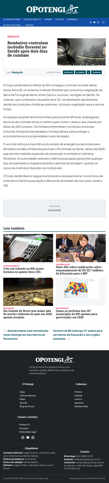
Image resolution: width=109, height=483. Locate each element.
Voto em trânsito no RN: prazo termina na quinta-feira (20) (23, 270)
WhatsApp (68, 72)
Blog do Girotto (27, 406)
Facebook (80, 72)
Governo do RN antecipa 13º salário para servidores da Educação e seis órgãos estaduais (77, 334)
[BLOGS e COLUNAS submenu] (21, 25)
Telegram (96, 72)
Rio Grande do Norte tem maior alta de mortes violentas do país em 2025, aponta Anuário (28, 314)
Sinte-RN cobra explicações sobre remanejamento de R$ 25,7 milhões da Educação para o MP (79, 270)
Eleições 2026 (81, 406)
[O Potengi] (52, 9)
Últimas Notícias (28, 395)
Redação (17, 72)
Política (78, 392)
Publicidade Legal (27, 432)
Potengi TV (24, 424)
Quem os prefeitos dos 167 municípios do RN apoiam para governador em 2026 (76, 314)
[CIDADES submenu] (34, 25)
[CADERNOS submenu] (78, 19)
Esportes (79, 403)
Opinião (23, 403)
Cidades (78, 395)
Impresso (24, 428)
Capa (22, 392)
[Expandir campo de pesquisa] (103, 22)
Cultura (78, 399)
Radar (22, 399)
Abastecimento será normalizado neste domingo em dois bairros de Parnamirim (25, 334)
